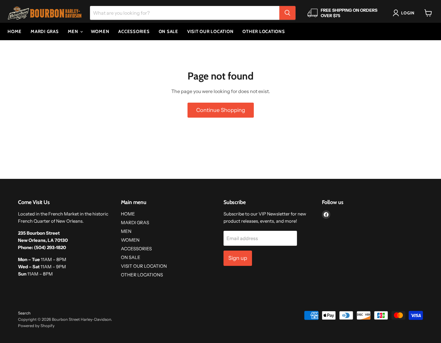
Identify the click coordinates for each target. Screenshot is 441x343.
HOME (15, 31)
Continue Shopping (220, 110)
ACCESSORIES (133, 31)
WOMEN (100, 31)
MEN (74, 31)
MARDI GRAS (45, 31)
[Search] (287, 13)
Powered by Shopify (36, 325)
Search (24, 313)
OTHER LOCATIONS (263, 31)
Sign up (237, 258)
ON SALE (168, 31)
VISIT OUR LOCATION (210, 31)
